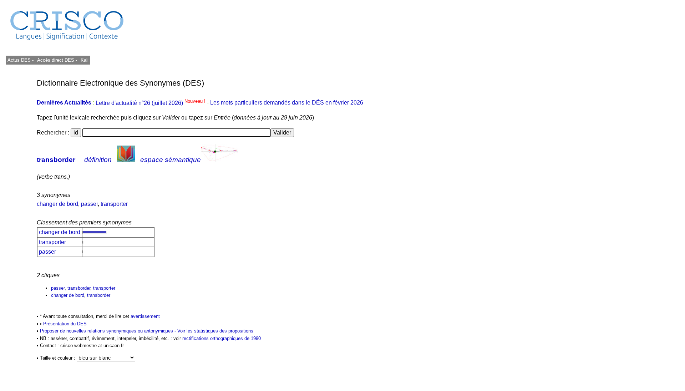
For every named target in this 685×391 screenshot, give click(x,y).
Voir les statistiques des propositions (215, 331)
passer (89, 204)
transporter (114, 204)
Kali (84, 60)
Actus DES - (20, 60)
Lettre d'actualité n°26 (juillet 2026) (151, 103)
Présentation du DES (65, 323)
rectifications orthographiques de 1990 (221, 338)
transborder (56, 159)
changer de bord (57, 204)
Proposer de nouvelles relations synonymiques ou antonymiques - (108, 331)
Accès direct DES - (57, 60)
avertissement (145, 316)
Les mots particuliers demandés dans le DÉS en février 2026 (286, 103)
